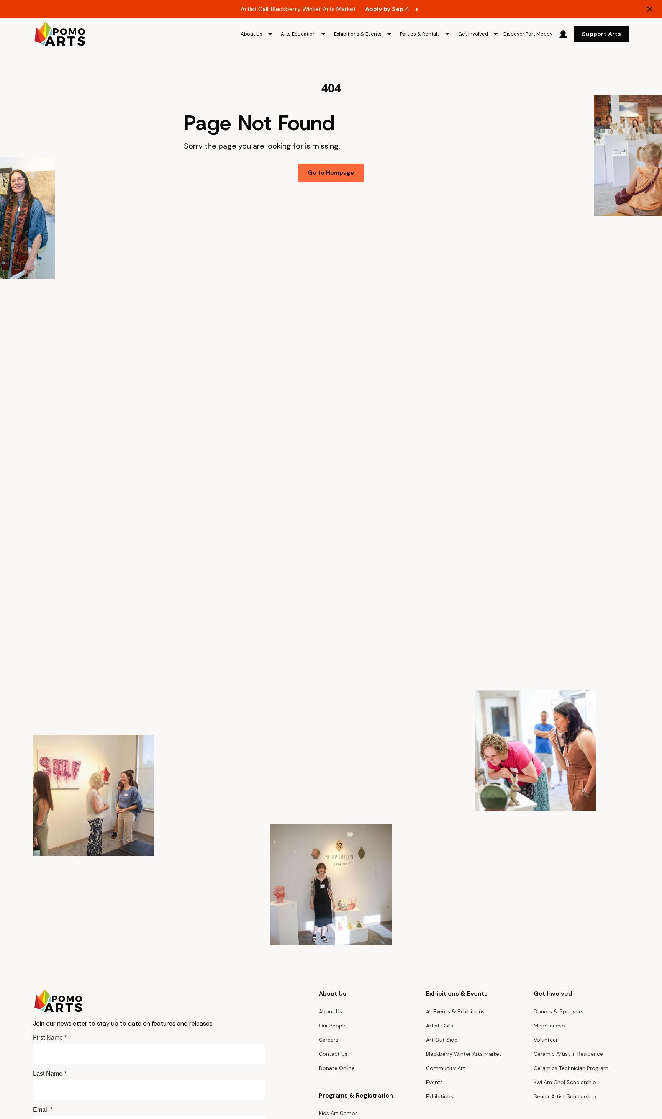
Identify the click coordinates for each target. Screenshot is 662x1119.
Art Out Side (441, 1039)
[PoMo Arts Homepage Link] (60, 34)
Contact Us (333, 1053)
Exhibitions (439, 1096)
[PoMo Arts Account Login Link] (563, 34)
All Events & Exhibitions (455, 1011)
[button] (258, 34)
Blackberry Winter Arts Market (463, 1053)
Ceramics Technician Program (571, 1068)
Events (434, 1082)
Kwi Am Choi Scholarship (565, 1082)
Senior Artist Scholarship (565, 1096)
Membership (549, 1025)
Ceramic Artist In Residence (568, 1053)
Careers (328, 1039)
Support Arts (601, 34)
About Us (330, 1011)
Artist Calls (439, 1025)
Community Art (445, 1068)
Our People (333, 1025)
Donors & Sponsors (558, 1011)
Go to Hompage (331, 173)
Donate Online (337, 1068)
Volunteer (546, 1039)
